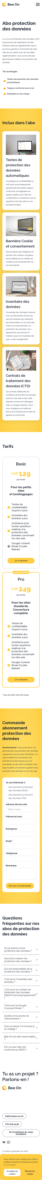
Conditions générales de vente (15, 1151)
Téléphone (11, 853)
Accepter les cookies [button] (12, 1172)
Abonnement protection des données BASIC (21, 789)
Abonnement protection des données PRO (21, 796)
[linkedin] (4, 1142)
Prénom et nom (14, 817)
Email (9, 841)
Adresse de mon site (16, 804)
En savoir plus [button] (10, 1165)
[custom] (8, 1142)
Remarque (11, 866)
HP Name (3, 710)
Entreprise (12, 829)
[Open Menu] (38, 4)
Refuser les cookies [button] (30, 1172)
